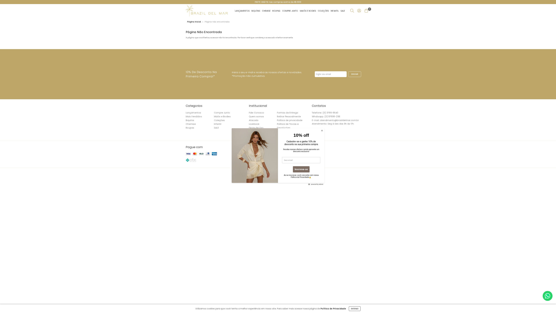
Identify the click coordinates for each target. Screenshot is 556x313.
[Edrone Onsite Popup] (278, 156)
